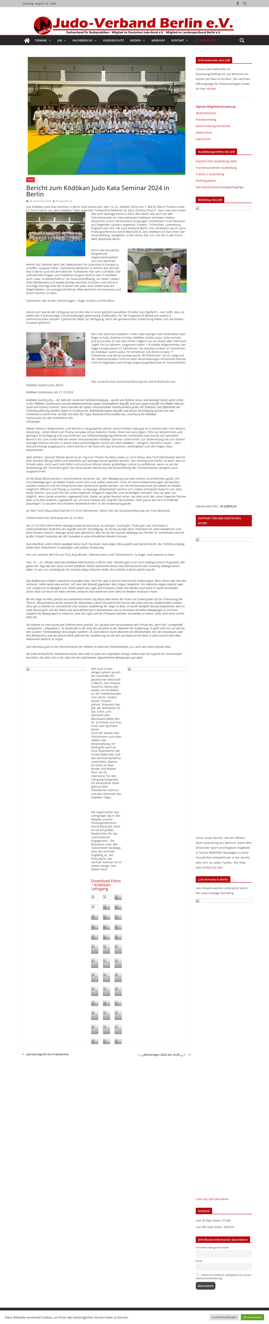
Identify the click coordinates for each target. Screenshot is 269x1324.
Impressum (203, 139)
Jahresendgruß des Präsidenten (48, 1054)
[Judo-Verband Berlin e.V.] (135, 18)
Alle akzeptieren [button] (252, 1317)
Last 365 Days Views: (210, 1227)
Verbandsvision (206, 113)
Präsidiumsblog (206, 119)
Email (199, 1261)
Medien (135, 40)
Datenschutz (204, 132)
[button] (49, 40)
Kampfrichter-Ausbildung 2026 (216, 161)
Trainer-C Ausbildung (210, 174)
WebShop (158, 40)
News (30, 179)
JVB (60, 40)
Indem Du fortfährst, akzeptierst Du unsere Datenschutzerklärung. (223, 1276)
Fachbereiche (82, 40)
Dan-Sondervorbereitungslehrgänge (219, 187)
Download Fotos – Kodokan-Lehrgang (106, 884)
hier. (220, 867)
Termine (41, 40)
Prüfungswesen (206, 180)
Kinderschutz (113, 40)
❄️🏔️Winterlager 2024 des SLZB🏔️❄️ (161, 1054)
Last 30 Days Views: (209, 1220)
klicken (211, 89)
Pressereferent (64, 201)
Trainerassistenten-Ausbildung (216, 168)
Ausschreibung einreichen (213, 126)
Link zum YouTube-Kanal (212, 1199)
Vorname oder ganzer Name (212, 1247)
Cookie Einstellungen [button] (224, 1317)
